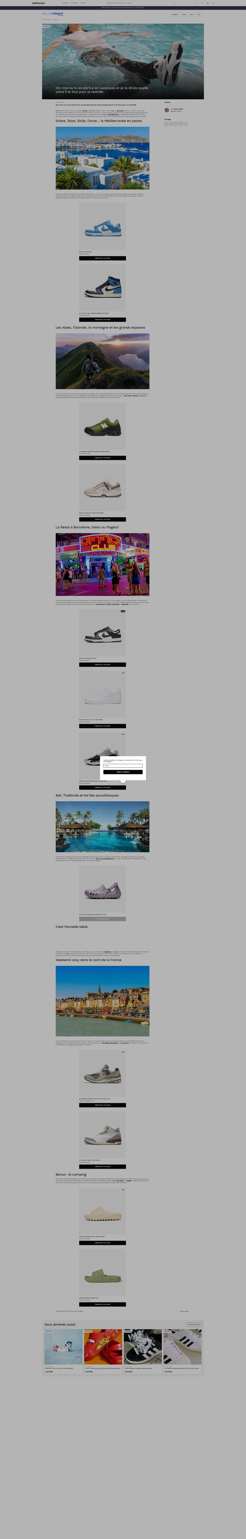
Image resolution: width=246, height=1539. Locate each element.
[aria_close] (123, 780)
